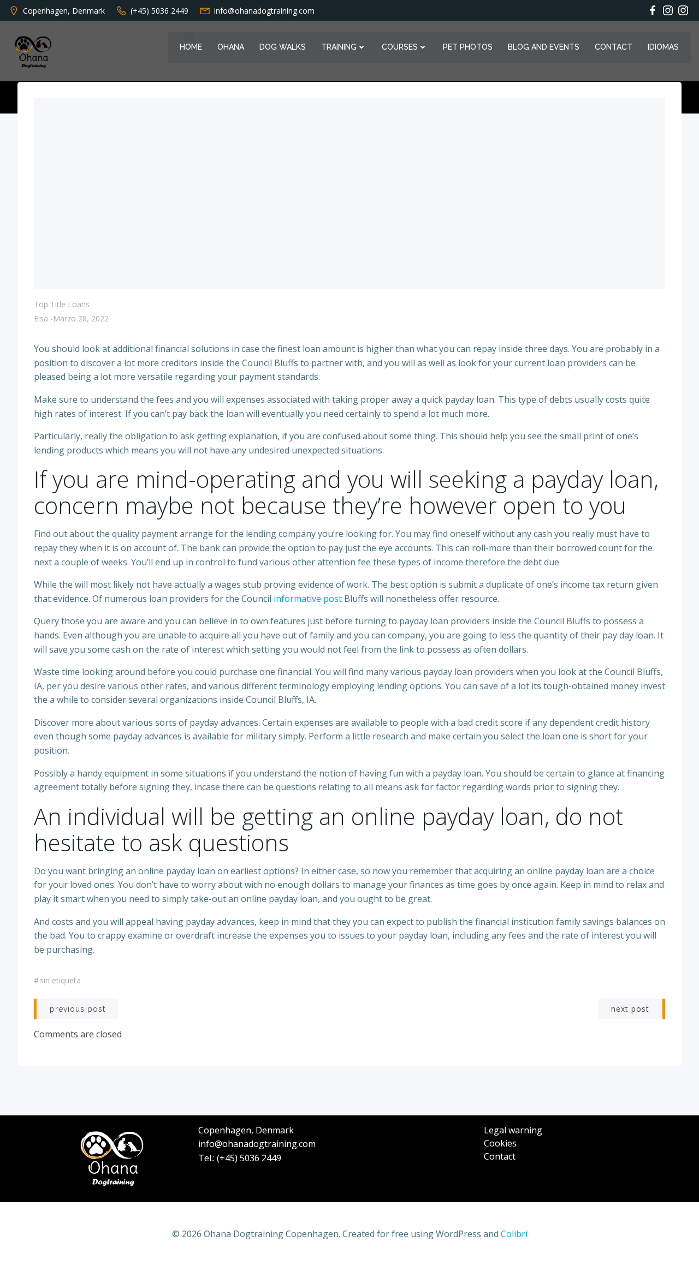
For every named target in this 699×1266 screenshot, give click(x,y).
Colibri (514, 1234)
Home (191, 47)
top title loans (62, 304)
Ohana (230, 47)
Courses (400, 47)
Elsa (41, 318)
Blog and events (543, 47)
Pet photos (468, 47)
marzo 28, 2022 (81, 318)
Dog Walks (282, 47)
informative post (308, 599)
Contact (613, 47)
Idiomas (663, 47)
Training (339, 47)
